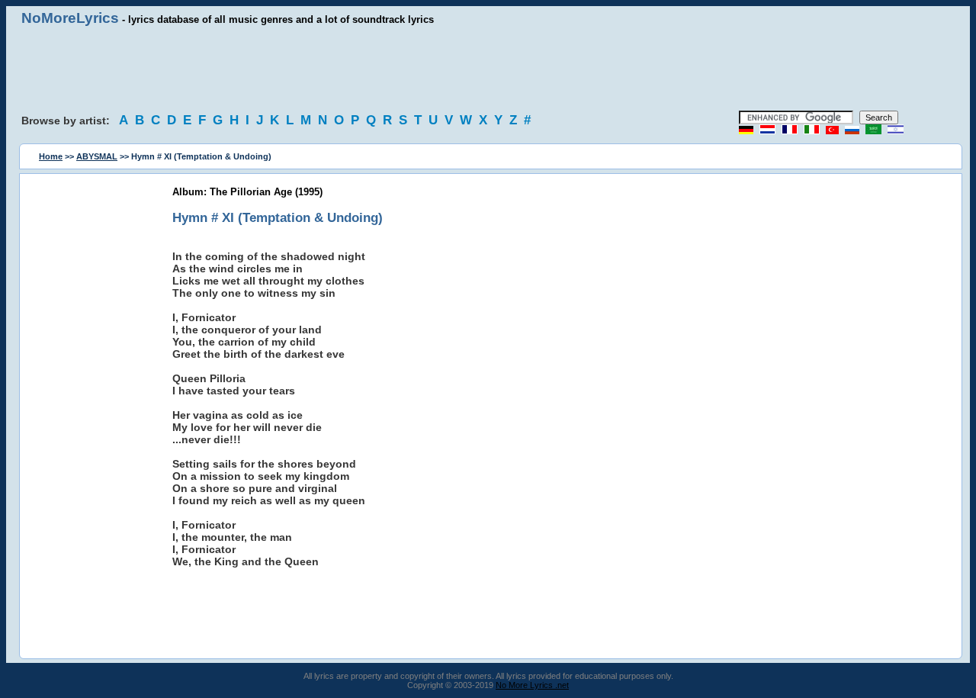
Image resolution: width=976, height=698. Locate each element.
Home (51, 156)
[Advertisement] (488, 68)
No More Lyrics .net (532, 685)
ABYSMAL (96, 156)
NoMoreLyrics (70, 18)
